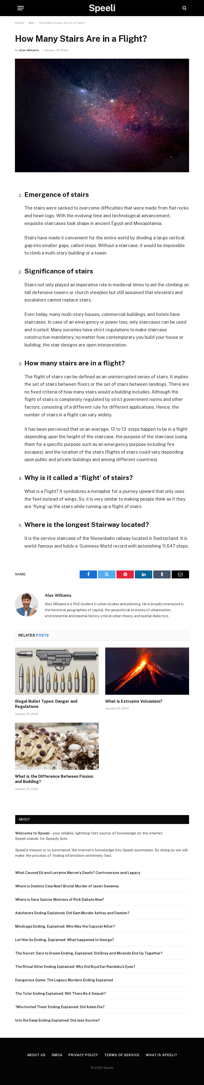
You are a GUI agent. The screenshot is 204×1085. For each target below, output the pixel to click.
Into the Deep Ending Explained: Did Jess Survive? (57, 1020)
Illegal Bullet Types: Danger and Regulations (46, 704)
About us (36, 1055)
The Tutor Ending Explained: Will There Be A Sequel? (60, 994)
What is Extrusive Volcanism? (133, 701)
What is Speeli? (161, 1055)
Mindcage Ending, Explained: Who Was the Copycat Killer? (65, 926)
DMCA (57, 1055)
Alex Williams (29, 50)
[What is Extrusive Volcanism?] (147, 671)
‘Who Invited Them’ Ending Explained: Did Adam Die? (59, 1007)
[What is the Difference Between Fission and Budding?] (57, 746)
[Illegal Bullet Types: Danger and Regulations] (57, 671)
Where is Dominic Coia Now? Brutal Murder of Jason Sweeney (67, 886)
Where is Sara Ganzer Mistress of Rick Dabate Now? (59, 900)
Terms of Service (122, 1055)
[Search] (184, 8)
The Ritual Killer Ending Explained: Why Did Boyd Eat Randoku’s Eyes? (75, 967)
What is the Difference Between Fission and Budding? (54, 779)
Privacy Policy (83, 1055)
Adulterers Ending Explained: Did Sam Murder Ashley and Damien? (72, 913)
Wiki (31, 23)
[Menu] (20, 8)
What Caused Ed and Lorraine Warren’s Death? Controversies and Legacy (77, 873)
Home (19, 23)
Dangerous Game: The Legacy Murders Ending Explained (64, 980)
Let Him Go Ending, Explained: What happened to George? (64, 940)
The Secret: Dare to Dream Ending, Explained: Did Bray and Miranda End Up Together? (88, 953)
